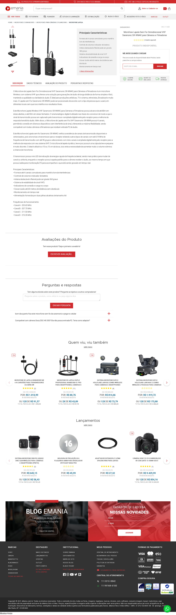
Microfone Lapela (24, 111)
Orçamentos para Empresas (112, 570)
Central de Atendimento (107, 552)
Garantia (101, 566)
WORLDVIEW (13, 569)
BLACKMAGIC (13, 563)
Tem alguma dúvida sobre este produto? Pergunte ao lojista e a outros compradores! (61, 292)
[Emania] (14, 8)
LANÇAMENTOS (42, 556)
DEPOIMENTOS (69, 556)
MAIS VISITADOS (42, 552)
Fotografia (33, 17)
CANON (11, 556)
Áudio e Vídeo (113, 17)
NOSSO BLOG (68, 563)
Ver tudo (88, 347)
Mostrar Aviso (6, 613)
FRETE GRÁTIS (41, 566)
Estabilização (93, 17)
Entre (144, 8)
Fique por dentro (46, 531)
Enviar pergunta (61, 305)
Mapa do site (68, 559)
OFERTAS (39, 559)
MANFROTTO (13, 559)
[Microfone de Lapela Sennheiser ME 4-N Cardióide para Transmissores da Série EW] (29, 365)
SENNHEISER (13, 573)
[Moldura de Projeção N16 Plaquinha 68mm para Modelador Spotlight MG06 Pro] (68, 443)
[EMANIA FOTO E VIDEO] (10, 22)
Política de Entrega (105, 563)
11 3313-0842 (108, 581)
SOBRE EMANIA (69, 552)
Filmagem (51, 17)
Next (12, 72)
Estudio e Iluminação (71, 17)
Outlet (165, 17)
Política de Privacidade (73, 569)
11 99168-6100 (109, 585)
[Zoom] (12, 33)
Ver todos (15, 17)
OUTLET (39, 563)
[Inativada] (141, 587)
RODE (10, 566)
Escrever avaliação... (62, 254)
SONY (10, 552)
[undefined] (47, 52)
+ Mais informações (86, 71)
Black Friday (68, 566)
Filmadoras (79, 111)
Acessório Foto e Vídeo (136, 17)
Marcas (154, 17)
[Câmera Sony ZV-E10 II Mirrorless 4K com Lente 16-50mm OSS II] (147, 443)
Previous (12, 26)
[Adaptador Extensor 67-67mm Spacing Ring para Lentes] (107, 443)
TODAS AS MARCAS (15, 576)
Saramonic (125, 27)
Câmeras (69, 111)
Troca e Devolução (105, 559)
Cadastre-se (153, 8)
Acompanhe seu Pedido (107, 556)
